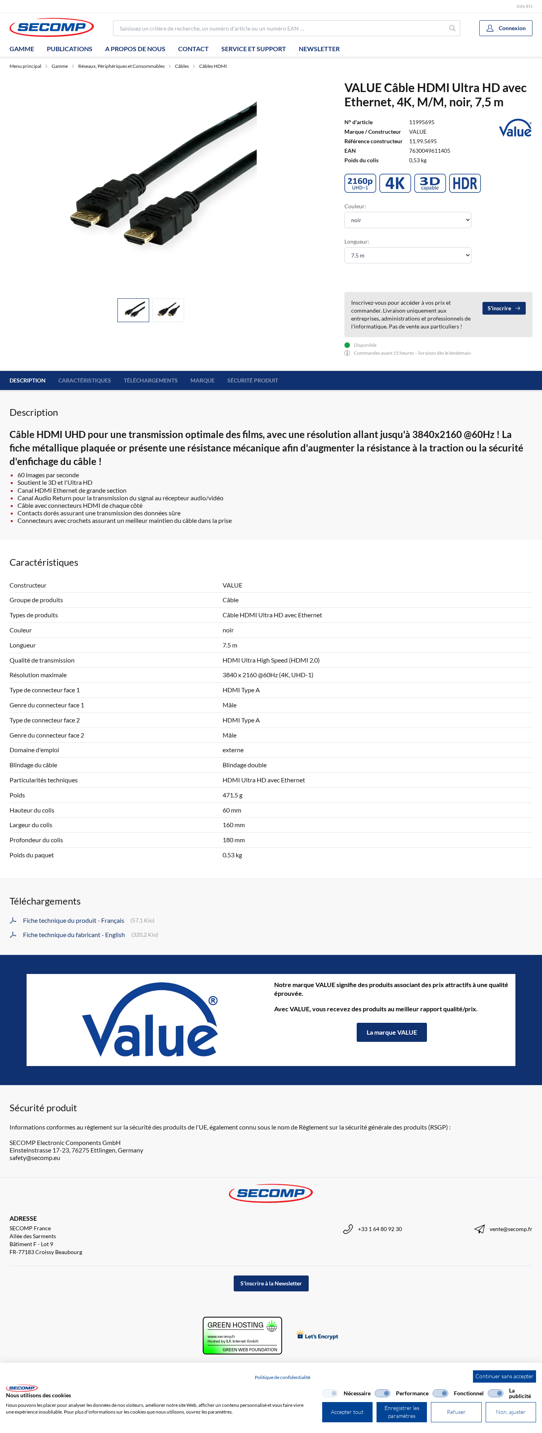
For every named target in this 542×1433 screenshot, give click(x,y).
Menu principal (25, 66)
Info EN (524, 6)
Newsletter (319, 48)
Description (28, 380)
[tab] (133, 310)
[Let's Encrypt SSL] (317, 1335)
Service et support (253, 48)
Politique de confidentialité (282, 1377)
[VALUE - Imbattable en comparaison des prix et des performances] (150, 1020)
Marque (202, 380)
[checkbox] (330, 1393)
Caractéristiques (84, 380)
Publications (69, 48)
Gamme (22, 48)
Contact (193, 48)
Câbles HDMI (213, 66)
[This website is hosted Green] (242, 1335)
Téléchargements (151, 380)
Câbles (182, 66)
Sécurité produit (252, 380)
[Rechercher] (452, 28)
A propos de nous (135, 48)
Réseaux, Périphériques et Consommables (121, 66)
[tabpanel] (151, 186)
